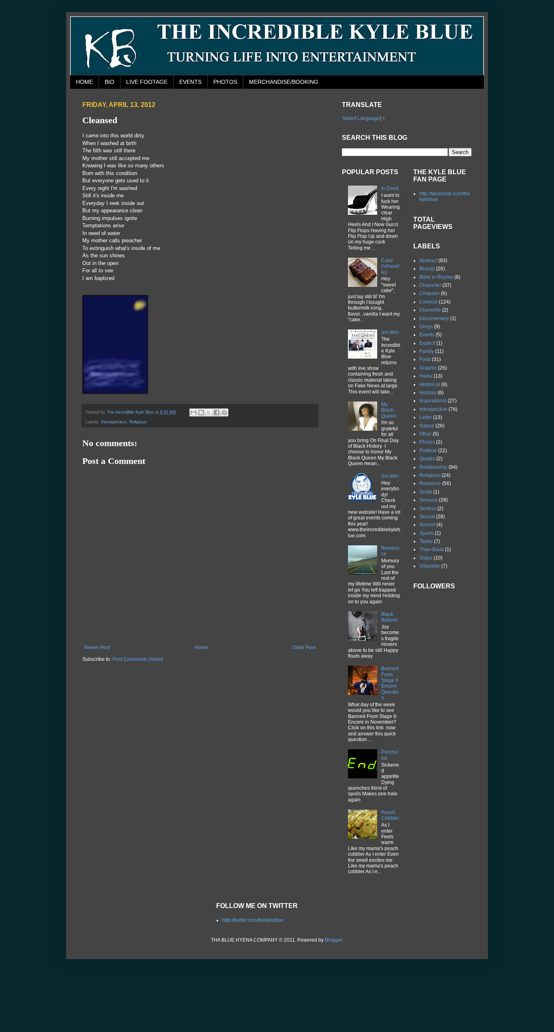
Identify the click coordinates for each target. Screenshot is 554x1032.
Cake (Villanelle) (390, 266)
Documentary (434, 318)
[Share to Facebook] (217, 412)
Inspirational (433, 401)
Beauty (427, 268)
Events (426, 335)
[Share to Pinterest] (224, 412)
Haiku (425, 376)
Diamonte (430, 310)
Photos (427, 442)
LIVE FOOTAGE (146, 82)
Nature (426, 426)
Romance (430, 483)
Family (426, 351)
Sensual (428, 500)
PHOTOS (225, 82)
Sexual (427, 516)
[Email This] (193, 412)
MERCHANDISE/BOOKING (283, 82)
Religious (138, 421)
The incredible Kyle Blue (131, 412)
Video (425, 558)
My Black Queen (388, 410)
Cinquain (429, 293)
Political (428, 450)
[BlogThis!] (201, 412)
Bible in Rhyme (436, 277)
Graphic (428, 368)
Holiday (427, 392)
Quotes (427, 459)
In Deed (390, 188)
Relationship (433, 467)
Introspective (114, 421)
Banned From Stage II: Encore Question (390, 683)
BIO (109, 82)
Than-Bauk (431, 549)
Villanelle (429, 566)
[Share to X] (209, 412)
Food (425, 359)
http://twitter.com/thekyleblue (253, 920)
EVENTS (190, 82)
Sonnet (427, 525)
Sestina (427, 508)
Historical (429, 384)
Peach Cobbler (390, 815)
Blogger (333, 940)
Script (425, 492)
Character (430, 285)
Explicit (427, 343)
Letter (425, 417)
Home (201, 647)
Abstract (428, 260)
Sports (426, 533)
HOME (84, 82)
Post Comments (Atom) (137, 659)
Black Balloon (389, 617)
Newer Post (97, 647)
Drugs (426, 326)
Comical (428, 302)
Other (425, 434)
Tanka (426, 541)
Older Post (304, 647)
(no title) (390, 332)
